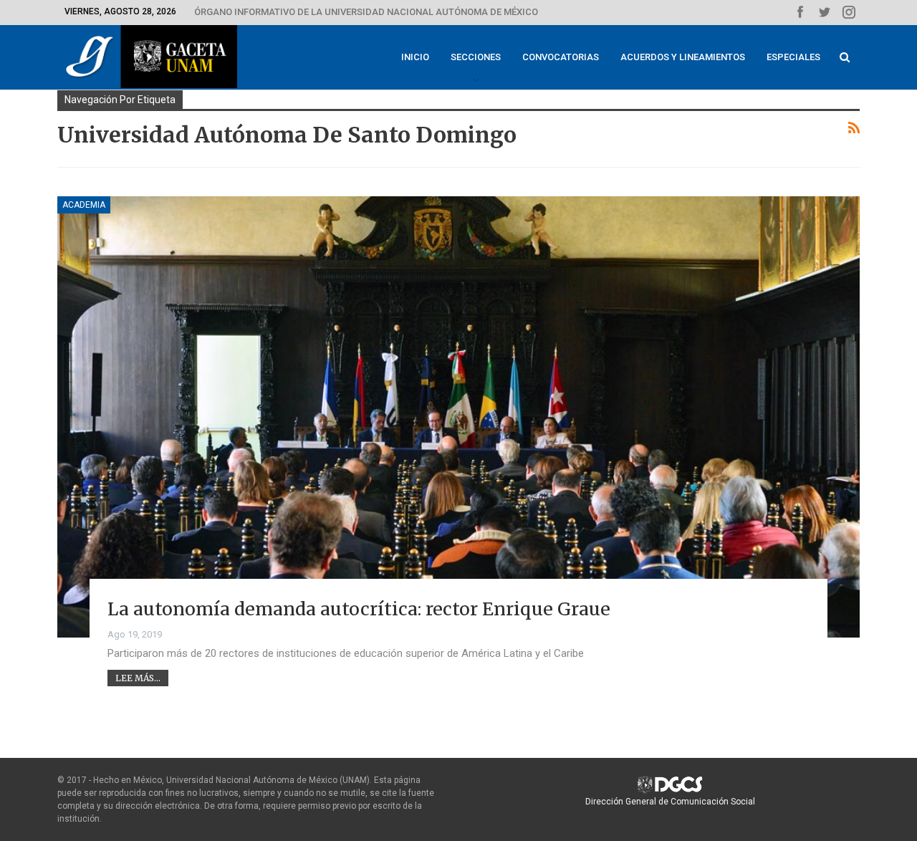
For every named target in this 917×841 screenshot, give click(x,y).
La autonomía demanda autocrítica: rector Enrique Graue (358, 608)
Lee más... (137, 678)
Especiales (793, 57)
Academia (83, 205)
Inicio (415, 57)
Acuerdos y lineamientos (682, 57)
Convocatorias (560, 57)
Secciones (476, 57)
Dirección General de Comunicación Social (670, 802)
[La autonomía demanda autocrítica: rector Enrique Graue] (458, 417)
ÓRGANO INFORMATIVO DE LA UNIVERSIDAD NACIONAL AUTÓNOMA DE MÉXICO (366, 11)
